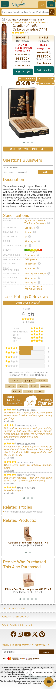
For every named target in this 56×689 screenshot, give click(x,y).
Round (28, 232)
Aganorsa (29, 268)
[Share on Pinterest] (28, 83)
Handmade (30, 264)
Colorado (29, 255)
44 (25, 246)
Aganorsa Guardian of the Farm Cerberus (36, 222)
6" (25, 237)
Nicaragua (30, 241)
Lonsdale (29, 228)
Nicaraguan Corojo (35, 273)
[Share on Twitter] (23, 83)
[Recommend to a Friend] (33, 83)
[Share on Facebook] (18, 83)
